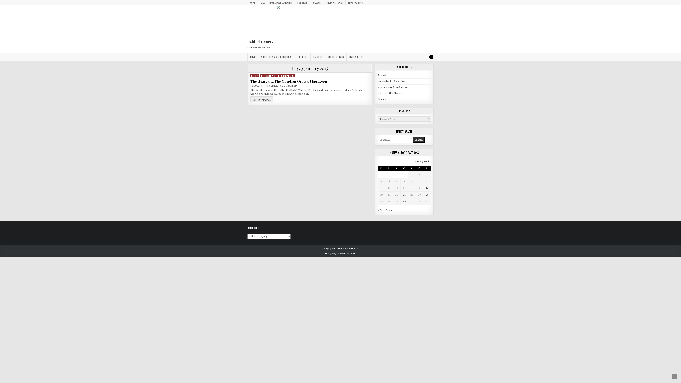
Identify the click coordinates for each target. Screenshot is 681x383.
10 (427, 181)
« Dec (381, 210)
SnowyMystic (256, 86)
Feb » (389, 210)
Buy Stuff (302, 2)
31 (427, 201)
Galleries (317, 2)
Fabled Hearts (260, 42)
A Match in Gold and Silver (392, 87)
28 (404, 201)
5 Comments (291, 86)
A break (382, 75)
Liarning (382, 99)
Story (254, 75)
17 (427, 188)
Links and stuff (355, 2)
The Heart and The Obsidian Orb (277, 75)
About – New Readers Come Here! (276, 2)
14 (404, 188)
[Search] (431, 57)
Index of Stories (335, 2)
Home (252, 2)
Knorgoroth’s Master (390, 93)
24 (427, 194)
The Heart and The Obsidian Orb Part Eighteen (288, 81)
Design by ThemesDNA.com (340, 253)
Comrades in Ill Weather (391, 81)
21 (404, 194)
